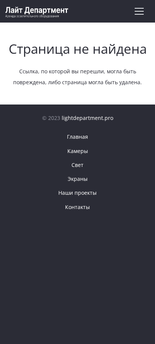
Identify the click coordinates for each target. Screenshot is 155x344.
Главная (77, 136)
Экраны (78, 178)
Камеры (77, 151)
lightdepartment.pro (87, 117)
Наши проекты (77, 192)
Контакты (77, 207)
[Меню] (138, 11)
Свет (77, 164)
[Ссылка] (37, 11)
